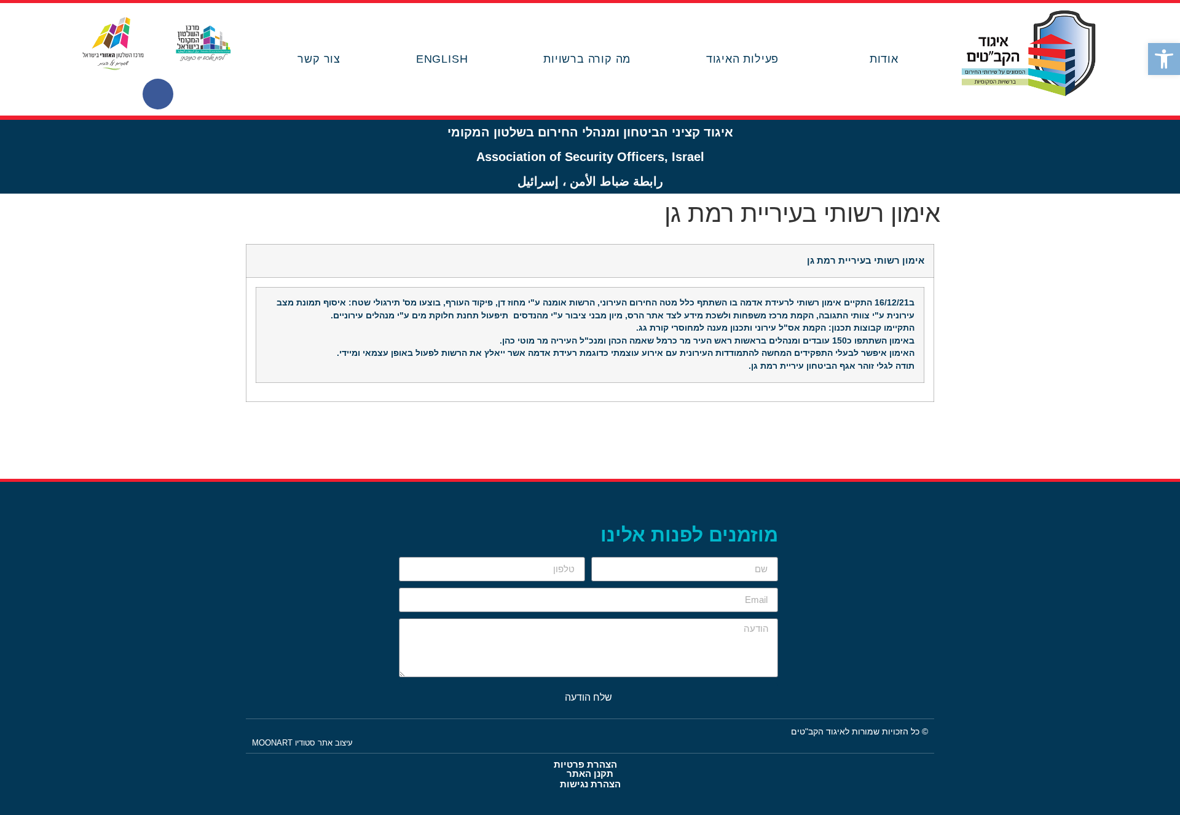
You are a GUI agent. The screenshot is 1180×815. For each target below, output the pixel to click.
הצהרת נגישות (590, 784)
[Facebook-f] (158, 94)
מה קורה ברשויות (587, 59)
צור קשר (318, 59)
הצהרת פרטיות (585, 764)
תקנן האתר (590, 773)
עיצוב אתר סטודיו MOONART (302, 742)
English (442, 59)
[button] (1164, 59)
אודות (884, 59)
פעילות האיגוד (742, 59)
